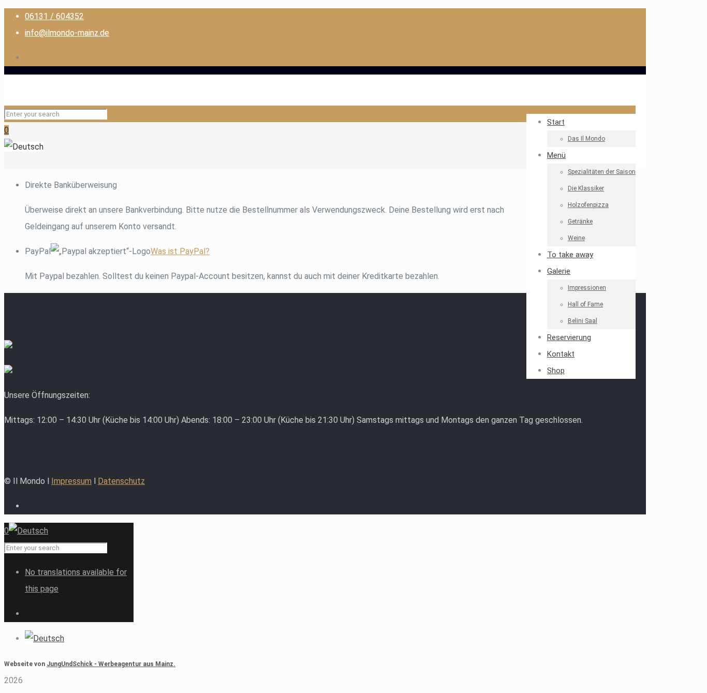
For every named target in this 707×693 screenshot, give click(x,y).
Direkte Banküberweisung (71, 185)
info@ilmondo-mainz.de (67, 33)
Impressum (71, 481)
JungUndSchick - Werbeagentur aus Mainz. (111, 664)
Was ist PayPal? (180, 251)
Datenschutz (121, 481)
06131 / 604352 (54, 16)
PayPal (117, 251)
